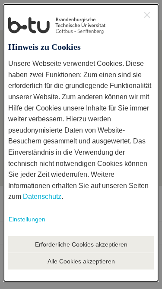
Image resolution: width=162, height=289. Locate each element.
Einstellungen (27, 219)
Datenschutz (42, 196)
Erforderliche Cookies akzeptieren (81, 244)
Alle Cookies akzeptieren (81, 261)
